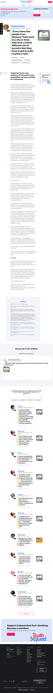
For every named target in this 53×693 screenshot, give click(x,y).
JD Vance (18, 650)
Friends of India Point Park (14, 359)
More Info (3, 15)
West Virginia (29, 660)
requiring (18, 221)
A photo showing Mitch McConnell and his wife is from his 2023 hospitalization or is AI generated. (26, 460)
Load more (26, 613)
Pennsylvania (29, 657)
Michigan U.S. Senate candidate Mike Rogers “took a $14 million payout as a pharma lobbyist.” (26, 542)
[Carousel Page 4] (21, 381)
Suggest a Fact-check (41, 669)
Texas (28, 659)
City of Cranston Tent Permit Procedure (26, 331)
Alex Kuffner (5, 72)
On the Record (19, 304)
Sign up (40, 682)
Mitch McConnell (20, 651)
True (23, 281)
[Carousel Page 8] (26, 381)
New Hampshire (29, 654)
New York (28, 655)
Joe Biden (18, 654)
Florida (28, 650)
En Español (39, 651)
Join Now (37, 15)
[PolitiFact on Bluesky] (13, 681)
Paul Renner (20, 494)
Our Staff (38, 650)
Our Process (39, 649)
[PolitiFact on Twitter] (9, 681)
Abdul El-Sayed (21, 534)
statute (24, 157)
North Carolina (29, 656)
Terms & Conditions (7, 687)
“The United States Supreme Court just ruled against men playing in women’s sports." (25, 560)
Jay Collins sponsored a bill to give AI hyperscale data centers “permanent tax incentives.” (26, 501)
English (23, 5)
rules (13, 218)
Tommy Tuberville (22, 591)
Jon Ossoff (20, 406)
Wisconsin (28, 661)
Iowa (28, 651)
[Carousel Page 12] (31, 381)
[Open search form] (7, 2)
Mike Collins (20, 571)
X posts (19, 452)
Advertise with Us (40, 654)
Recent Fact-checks (40, 664)
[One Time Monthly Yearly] (45, 12)
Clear (40, 397)
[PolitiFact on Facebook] (11, 681)
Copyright (19, 687)
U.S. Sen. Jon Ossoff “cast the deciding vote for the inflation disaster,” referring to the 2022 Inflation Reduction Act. (26, 579)
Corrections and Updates (41, 655)
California (28, 649)
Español (29, 5)
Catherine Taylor (18, 26)
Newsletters (39, 656)
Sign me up (11, 634)
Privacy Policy (14, 687)
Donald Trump (21, 431)
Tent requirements (23, 334)
